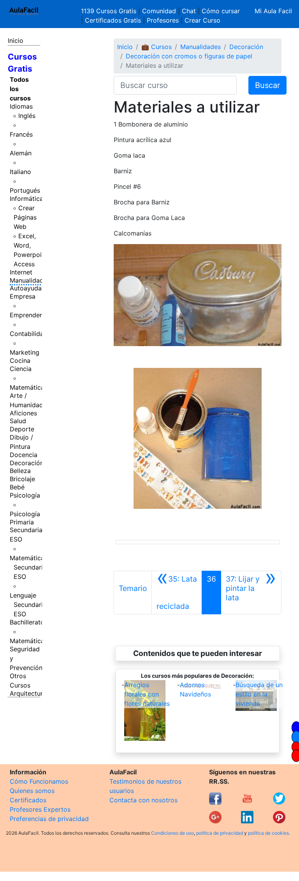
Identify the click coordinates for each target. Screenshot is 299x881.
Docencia (23, 455)
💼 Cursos (156, 47)
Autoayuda (26, 288)
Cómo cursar (221, 11)
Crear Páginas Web (25, 217)
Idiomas (21, 106)
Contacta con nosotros (143, 800)
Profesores (163, 20)
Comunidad (159, 11)
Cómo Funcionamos (39, 781)
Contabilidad (28, 334)
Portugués (25, 190)
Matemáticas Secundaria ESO (28, 567)
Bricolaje (22, 479)
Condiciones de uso (172, 833)
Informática (26, 198)
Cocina (20, 360)
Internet (21, 272)
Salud (18, 421)
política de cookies (268, 833)
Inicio (15, 40)
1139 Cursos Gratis (109, 11)
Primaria (22, 522)
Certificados (28, 800)
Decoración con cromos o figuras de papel (189, 56)
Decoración (27, 463)
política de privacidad (219, 833)
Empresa (22, 296)
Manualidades (30, 280)
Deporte (22, 429)
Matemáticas (28, 387)
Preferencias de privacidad (49, 819)
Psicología (25, 495)
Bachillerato (27, 622)
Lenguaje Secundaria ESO (28, 604)
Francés (21, 134)
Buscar (267, 85)
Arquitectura (28, 693)
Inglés (26, 116)
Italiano (20, 172)
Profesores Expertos (40, 809)
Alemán (21, 153)
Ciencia (21, 369)
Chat (189, 11)
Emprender (26, 315)
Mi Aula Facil (273, 11)
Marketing (24, 352)
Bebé (17, 487)
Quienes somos (32, 791)
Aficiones (23, 413)
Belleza (20, 471)
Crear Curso (202, 20)
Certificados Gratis (113, 20)
